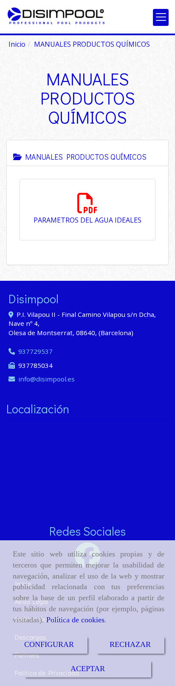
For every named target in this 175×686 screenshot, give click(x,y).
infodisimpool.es (46, 379)
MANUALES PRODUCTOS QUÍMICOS (84, 157)
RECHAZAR (130, 644)
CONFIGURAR (49, 644)
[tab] (87, 153)
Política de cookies (75, 619)
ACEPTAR (88, 668)
